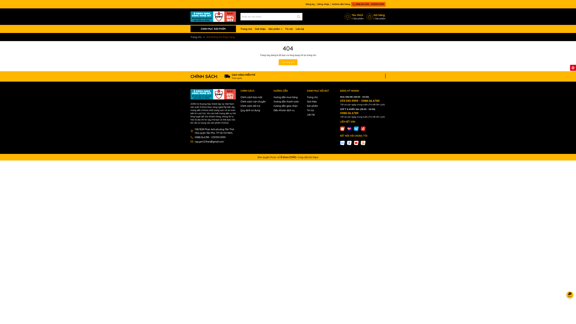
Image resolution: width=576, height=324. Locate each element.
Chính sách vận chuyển (253, 101)
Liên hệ (300, 28)
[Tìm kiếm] (299, 17)
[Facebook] (349, 142)
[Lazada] (349, 128)
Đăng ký (310, 4)
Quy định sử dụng (250, 110)
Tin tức (289, 28)
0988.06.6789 (349, 113)
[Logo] (213, 16)
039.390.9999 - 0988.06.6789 (360, 101)
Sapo (315, 157)
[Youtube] (356, 142)
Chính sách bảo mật (251, 97)
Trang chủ (246, 28)
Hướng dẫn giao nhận (286, 105)
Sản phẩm (274, 28)
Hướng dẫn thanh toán (286, 101)
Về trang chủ (288, 62)
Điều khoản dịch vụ (284, 110)
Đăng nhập (323, 4)
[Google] (363, 142)
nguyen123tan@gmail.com (209, 141)
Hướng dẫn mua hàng (286, 97)
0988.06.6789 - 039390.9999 (369, 4)
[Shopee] (342, 128)
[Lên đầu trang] (570, 306)
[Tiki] (356, 128)
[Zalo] (342, 142)
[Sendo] (363, 128)
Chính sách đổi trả (250, 105)
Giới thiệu (260, 28)
